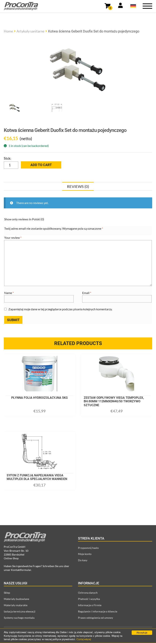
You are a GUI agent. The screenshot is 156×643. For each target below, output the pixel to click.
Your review (12, 237)
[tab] (78, 186)
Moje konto (85, 554)
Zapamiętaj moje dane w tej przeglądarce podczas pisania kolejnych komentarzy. (60, 309)
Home (8, 31)
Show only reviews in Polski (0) (24, 219)
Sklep (7, 592)
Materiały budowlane (16, 598)
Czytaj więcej (83, 639)
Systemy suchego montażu (19, 617)
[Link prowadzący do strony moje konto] (120, 6)
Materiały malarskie (15, 605)
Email (86, 293)
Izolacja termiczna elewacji (19, 611)
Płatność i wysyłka (89, 598)
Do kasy (82, 560)
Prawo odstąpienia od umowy (95, 617)
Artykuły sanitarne (30, 31)
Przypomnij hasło (88, 547)
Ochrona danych (88, 592)
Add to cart (41, 165)
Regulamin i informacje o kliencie (97, 611)
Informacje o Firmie (89, 605)
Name (9, 293)
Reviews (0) (78, 186)
